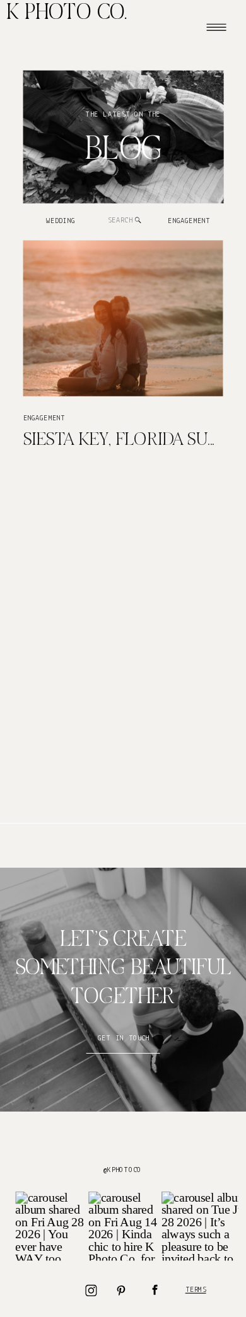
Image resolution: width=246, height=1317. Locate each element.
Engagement (44, 418)
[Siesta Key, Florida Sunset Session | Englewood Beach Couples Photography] (123, 318)
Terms (195, 1290)
